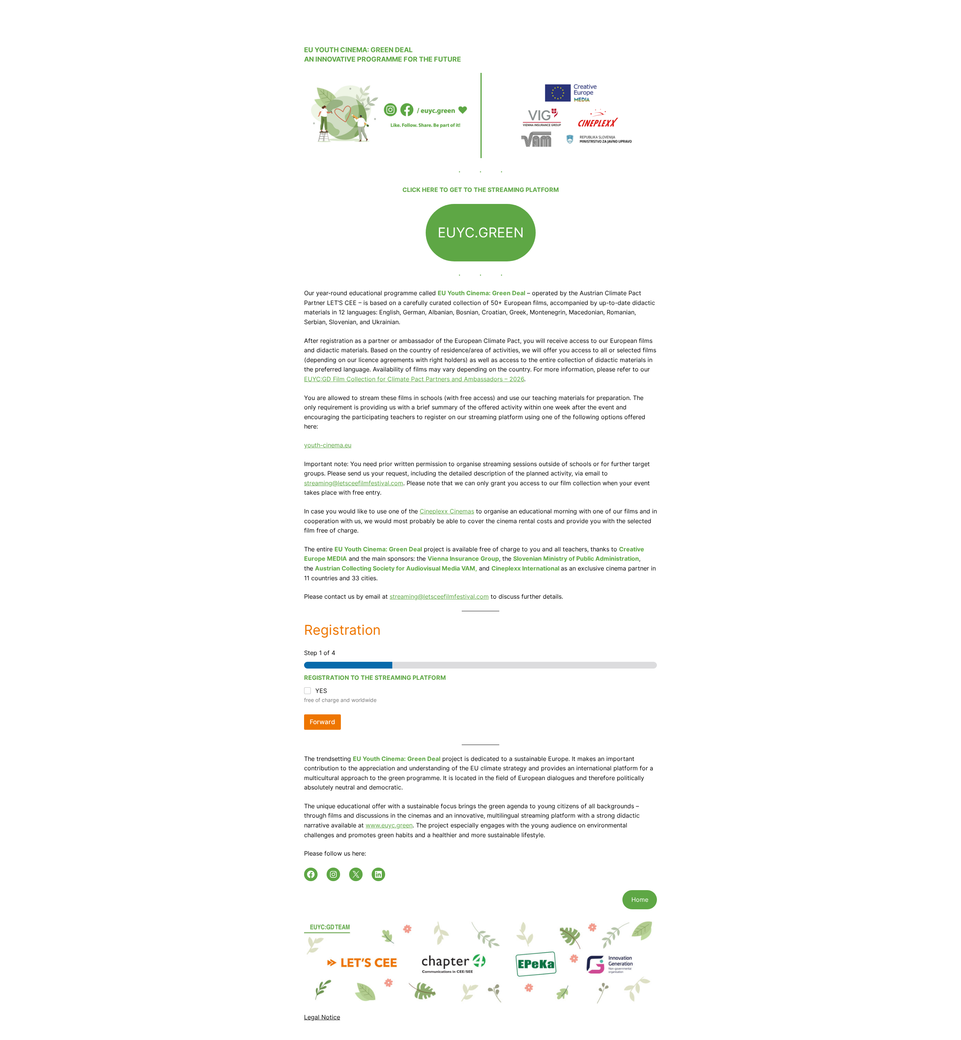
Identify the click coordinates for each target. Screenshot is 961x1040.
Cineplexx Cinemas (447, 511)
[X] (356, 874)
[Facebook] (311, 874)
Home (639, 899)
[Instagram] (333, 874)
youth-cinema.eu (327, 445)
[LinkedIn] (378, 874)
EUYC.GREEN (481, 232)
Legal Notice (322, 1017)
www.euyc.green (389, 825)
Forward (322, 722)
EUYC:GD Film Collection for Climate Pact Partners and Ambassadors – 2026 (414, 379)
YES (321, 690)
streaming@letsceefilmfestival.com (353, 483)
